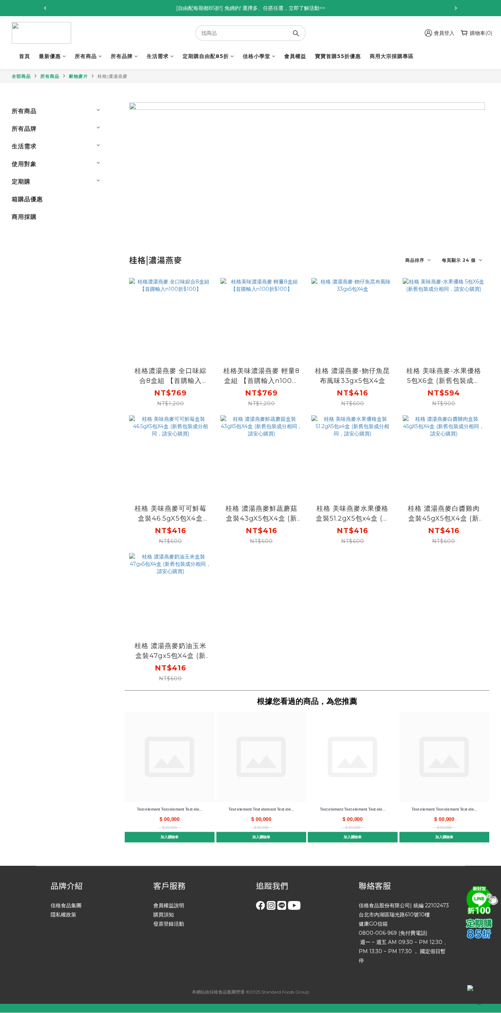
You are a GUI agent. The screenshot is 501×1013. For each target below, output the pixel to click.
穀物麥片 (78, 76)
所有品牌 (122, 56)
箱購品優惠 (27, 199)
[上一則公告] (45, 8)
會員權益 (295, 56)
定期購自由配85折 (206, 56)
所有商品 (86, 56)
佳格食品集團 (66, 905)
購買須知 (163, 914)
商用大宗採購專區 (392, 56)
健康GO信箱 (373, 923)
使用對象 (24, 163)
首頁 (24, 56)
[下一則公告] (456, 8)
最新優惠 (50, 56)
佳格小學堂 (256, 56)
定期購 (21, 181)
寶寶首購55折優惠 (338, 56)
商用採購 (24, 216)
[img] (480, 899)
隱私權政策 (63, 914)
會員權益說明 (168, 905)
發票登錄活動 (168, 923)
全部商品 (21, 76)
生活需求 (158, 56)
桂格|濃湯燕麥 (113, 76)
